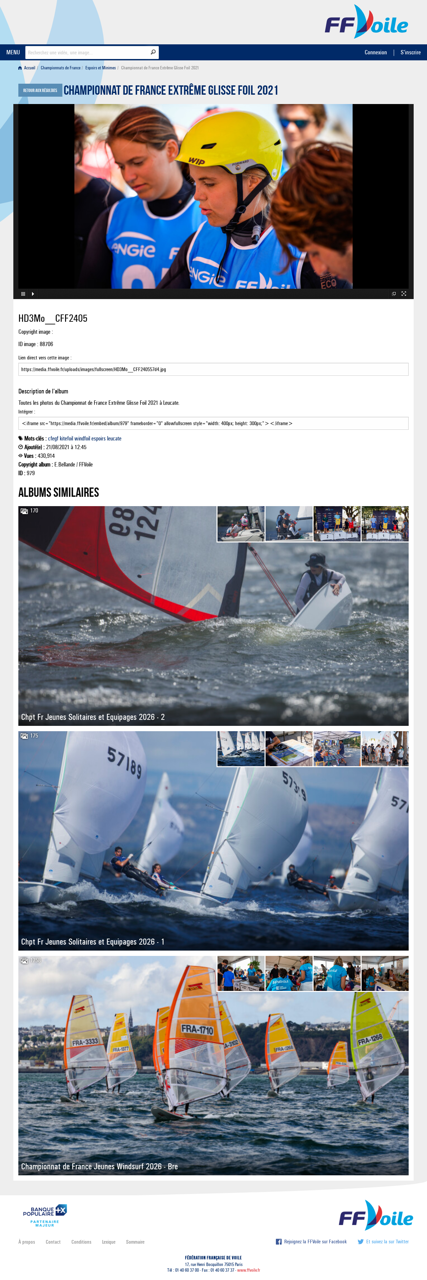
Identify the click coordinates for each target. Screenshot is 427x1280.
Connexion (376, 52)
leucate (114, 438)
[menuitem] (28, 68)
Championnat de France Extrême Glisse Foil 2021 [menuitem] (160, 68)
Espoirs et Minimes (100, 68)
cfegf (53, 438)
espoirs (98, 438)
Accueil (29, 68)
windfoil (82, 438)
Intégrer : (26, 411)
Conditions (81, 1242)
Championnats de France (60, 68)
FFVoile (367, 21)
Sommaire (135, 1242)
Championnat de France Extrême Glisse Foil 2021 (171, 92)
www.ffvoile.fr (248, 1270)
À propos (26, 1242)
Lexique (108, 1242)
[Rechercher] (153, 52)
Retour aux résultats (40, 90)
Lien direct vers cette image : (45, 357)
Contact (53, 1242)
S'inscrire (411, 52)
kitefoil (66, 438)
